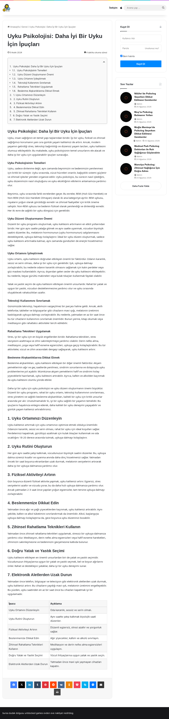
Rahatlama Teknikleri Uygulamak (35, 86)
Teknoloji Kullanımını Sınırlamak (34, 82)
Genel (24, 26)
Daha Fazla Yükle (140, 186)
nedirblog (68, 713)
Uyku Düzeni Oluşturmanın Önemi (35, 74)
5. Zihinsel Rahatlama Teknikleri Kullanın (35, 111)
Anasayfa (15, 26)
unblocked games (34, 713)
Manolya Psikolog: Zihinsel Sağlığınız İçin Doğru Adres (147, 167)
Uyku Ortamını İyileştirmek (32, 78)
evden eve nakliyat (53, 713)
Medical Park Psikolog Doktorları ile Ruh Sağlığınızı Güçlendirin (147, 149)
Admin (139, 104)
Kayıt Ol (140, 63)
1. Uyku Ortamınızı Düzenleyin (29, 95)
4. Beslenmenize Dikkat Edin (29, 107)
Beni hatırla (128, 56)
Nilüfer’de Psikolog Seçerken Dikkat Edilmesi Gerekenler (145, 96)
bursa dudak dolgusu (13, 713)
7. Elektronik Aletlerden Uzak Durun (32, 119)
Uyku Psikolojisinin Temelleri (32, 70)
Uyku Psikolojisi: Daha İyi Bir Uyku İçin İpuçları (37, 66)
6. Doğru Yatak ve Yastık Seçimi (30, 115)
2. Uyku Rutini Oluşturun (26, 99)
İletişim (113, 7)
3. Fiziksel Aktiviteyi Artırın (28, 103)
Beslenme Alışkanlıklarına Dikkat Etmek (38, 90)
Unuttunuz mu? (152, 48)
